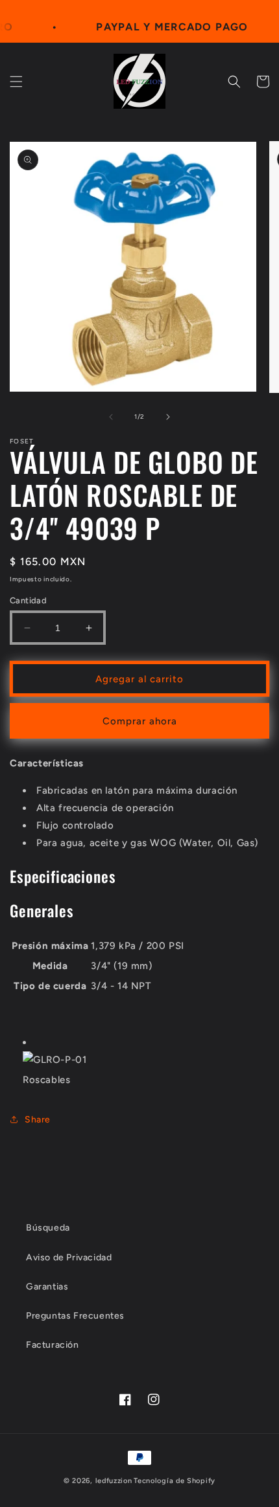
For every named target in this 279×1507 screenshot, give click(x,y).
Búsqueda (48, 1227)
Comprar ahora (140, 721)
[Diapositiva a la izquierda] (111, 417)
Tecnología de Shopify (174, 1481)
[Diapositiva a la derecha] (168, 417)
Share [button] (38, 1119)
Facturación (52, 1344)
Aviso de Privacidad (69, 1257)
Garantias (47, 1286)
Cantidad (28, 600)
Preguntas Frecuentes (75, 1315)
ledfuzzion (113, 1481)
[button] (16, 81)
